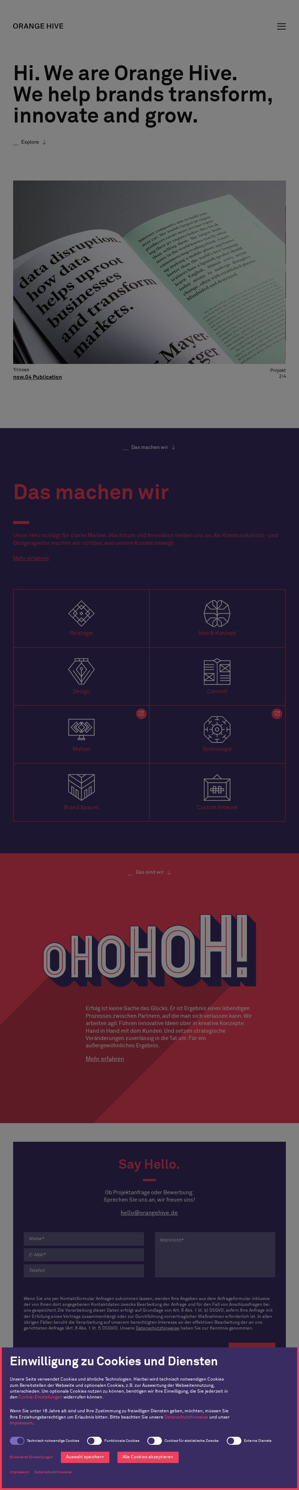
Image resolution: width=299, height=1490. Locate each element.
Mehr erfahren (31, 558)
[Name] (84, 1238)
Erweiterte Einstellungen (31, 1457)
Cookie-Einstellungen (40, 1397)
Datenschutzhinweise (186, 1417)
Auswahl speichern (85, 1457)
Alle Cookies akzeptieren (148, 1457)
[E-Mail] (84, 1254)
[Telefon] (84, 1270)
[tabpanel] (149, 285)
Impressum (21, 1423)
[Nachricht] (215, 1254)
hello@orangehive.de (149, 1213)
